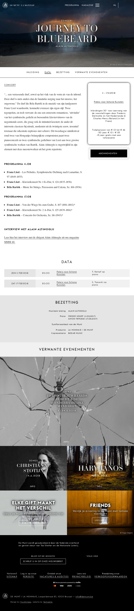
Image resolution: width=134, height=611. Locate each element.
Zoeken (128, 5)
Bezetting (63, 72)
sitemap (12, 576)
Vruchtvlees (25, 602)
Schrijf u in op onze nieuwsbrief (43, 561)
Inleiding (33, 72)
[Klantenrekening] (122, 5)
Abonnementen (108, 153)
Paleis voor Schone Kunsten (109, 102)
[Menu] (97, 5)
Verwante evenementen (91, 72)
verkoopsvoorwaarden (110, 576)
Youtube (96, 561)
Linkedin (110, 561)
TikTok (88, 561)
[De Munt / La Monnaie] (5, 596)
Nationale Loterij (104, 544)
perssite (28, 576)
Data (48, 72)
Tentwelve (48, 602)
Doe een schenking (33, 523)
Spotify (103, 561)
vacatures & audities (54, 576)
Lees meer (100, 520)
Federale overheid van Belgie (86, 544)
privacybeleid (81, 576)
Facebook (74, 561)
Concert (10, 85)
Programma (72, 5)
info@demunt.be (84, 596)
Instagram (81, 561)
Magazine (87, 5)
